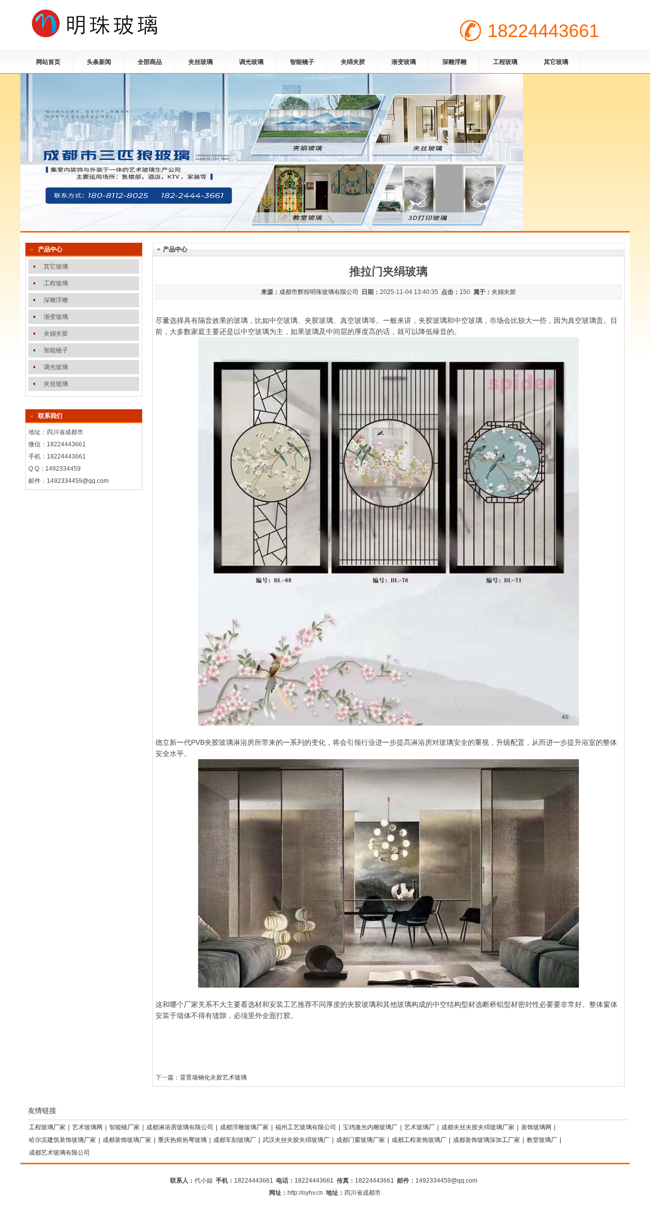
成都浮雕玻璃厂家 (244, 1127)
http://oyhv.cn (305, 1192)
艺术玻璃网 (87, 1127)
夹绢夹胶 (353, 62)
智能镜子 (302, 62)
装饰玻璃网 (536, 1127)
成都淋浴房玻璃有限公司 (179, 1127)
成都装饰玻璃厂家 (127, 1139)
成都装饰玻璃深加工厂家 (486, 1139)
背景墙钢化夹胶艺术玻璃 (213, 1077)
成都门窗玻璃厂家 (360, 1139)
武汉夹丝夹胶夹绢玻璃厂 (296, 1139)
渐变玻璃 (404, 62)
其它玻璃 (556, 62)
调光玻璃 (251, 62)
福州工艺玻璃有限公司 (305, 1127)
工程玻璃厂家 (47, 1127)
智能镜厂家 (124, 1127)
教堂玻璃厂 (542, 1139)
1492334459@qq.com (78, 480)
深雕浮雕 (454, 62)
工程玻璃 (505, 62)
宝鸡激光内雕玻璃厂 (370, 1127)
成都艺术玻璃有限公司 (59, 1152)
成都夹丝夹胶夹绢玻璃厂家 (477, 1127)
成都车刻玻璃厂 (234, 1139)
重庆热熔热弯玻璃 (182, 1139)
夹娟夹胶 (504, 292)
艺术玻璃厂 (419, 1127)
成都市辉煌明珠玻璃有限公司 (319, 292)
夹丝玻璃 (200, 62)
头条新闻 (99, 62)
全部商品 (150, 62)
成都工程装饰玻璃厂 (419, 1139)
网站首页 (48, 62)
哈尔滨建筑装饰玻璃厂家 (62, 1139)
